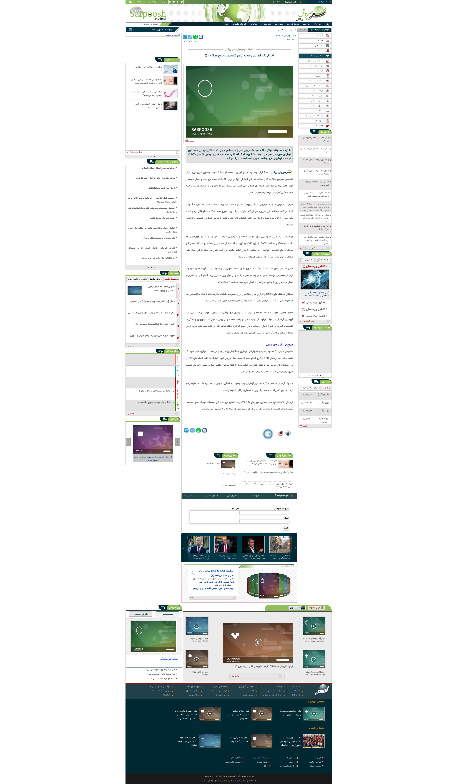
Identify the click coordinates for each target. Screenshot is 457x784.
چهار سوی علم (193, 687)
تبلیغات (139, 2)
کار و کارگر (295, 695)
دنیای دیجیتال (192, 691)
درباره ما (317, 758)
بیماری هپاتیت (213, 463)
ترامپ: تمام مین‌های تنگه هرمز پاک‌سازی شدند (199, 557)
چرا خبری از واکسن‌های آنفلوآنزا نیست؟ (148, 68)
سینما (177, 382)
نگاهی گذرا (236, 758)
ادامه (305, 426)
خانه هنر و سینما (219, 687)
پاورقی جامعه (141, 614)
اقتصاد (297, 691)
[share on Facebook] (201, 37)
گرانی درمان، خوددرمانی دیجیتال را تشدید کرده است (316, 294)
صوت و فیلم (315, 766)
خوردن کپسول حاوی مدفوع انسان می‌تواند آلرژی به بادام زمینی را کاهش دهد (269, 485)
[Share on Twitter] (185, 37)
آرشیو (163, 2)
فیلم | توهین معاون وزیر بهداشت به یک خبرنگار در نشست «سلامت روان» (315, 673)
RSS (265, 766)
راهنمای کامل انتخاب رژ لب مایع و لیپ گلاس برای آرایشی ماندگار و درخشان (152, 200)
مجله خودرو (194, 695)
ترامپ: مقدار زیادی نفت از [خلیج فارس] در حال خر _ (274, 29)
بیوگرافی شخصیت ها (160, 691)
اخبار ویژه (306, 24)
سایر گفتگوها (309, 321)
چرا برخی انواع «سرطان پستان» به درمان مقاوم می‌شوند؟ (268, 472)
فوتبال (251, 691)
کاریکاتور (174, 419)
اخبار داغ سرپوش (309, 248)
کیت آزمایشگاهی (228, 473)
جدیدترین (191, 496)
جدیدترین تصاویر (317, 728)
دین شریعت (221, 695)
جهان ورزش (248, 695)
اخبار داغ (317, 24)
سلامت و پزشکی (289, 35)
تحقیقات (278, 35)
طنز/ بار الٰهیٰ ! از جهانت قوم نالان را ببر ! (160, 670)
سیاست (296, 687)
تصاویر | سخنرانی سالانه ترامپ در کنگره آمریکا (238, 739)
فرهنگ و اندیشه (219, 691)
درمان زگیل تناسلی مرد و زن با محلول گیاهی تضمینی (152, 301)
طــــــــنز (168, 614)
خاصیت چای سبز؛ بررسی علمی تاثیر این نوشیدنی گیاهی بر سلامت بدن (152, 210)
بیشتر (132, 346)
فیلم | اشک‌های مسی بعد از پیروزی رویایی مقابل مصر (290, 714)
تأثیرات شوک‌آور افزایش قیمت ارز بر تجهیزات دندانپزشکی (152, 250)
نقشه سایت (262, 762)
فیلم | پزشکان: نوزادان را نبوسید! (198, 673)
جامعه (279, 687)
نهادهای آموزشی (246, 687)
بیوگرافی (253, 24)
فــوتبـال (177, 405)
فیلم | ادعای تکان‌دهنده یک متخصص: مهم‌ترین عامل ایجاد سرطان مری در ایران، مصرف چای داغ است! (314, 639)
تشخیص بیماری (228, 485)
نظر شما (235, 508)
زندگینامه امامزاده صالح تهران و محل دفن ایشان (216, 571)
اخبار (226, 24)
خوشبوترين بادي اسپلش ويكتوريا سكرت (158, 168)
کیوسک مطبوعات (239, 24)
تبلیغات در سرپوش (259, 758)
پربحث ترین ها (293, 24)
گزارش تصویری (287, 766)
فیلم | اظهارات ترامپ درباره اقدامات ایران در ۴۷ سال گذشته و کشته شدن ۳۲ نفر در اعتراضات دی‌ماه (186, 715)
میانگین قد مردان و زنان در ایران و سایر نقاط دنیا (155, 178)
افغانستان (166, 695)
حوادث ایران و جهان (272, 695)
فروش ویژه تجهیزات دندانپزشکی (161, 188)
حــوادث (177, 394)
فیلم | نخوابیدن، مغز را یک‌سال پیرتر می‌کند (199, 639)
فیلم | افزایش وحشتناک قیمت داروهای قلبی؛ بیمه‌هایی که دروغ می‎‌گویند (264, 666)
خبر (325, 132)
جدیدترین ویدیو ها (316, 702)
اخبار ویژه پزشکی (135, 152)
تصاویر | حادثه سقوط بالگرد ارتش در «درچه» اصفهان (187, 741)
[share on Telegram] (190, 37)
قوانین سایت (315, 762)
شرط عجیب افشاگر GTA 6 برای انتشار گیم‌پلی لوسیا (281, 557)
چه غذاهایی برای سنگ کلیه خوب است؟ (158, 258)
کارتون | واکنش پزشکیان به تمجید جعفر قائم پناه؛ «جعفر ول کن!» (152, 458)
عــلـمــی (177, 371)
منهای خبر (279, 24)
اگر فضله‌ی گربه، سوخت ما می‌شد (163, 678)
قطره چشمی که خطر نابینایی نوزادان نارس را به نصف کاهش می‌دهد (262, 462)
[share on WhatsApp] (195, 37)
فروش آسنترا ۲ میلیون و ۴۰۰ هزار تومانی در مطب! (148, 105)
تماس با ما (289, 758)
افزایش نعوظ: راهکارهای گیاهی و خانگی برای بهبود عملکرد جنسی (152, 230)
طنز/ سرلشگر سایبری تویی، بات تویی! (161, 674)
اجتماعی (177, 359)
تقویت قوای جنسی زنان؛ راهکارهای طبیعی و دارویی (152, 335)
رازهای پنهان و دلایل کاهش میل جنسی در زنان (155, 324)
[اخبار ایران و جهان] (311, 21)
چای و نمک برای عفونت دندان (162, 218)
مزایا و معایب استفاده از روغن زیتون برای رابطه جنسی (151, 313)
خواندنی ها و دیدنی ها (159, 687)
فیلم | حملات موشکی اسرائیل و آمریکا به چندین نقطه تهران (238, 714)
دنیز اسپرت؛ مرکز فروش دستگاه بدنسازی (158, 238)
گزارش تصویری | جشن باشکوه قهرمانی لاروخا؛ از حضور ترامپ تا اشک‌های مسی (291, 742)
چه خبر (169, 351)
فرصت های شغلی (233, 762)
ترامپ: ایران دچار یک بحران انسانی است (228, 557)
